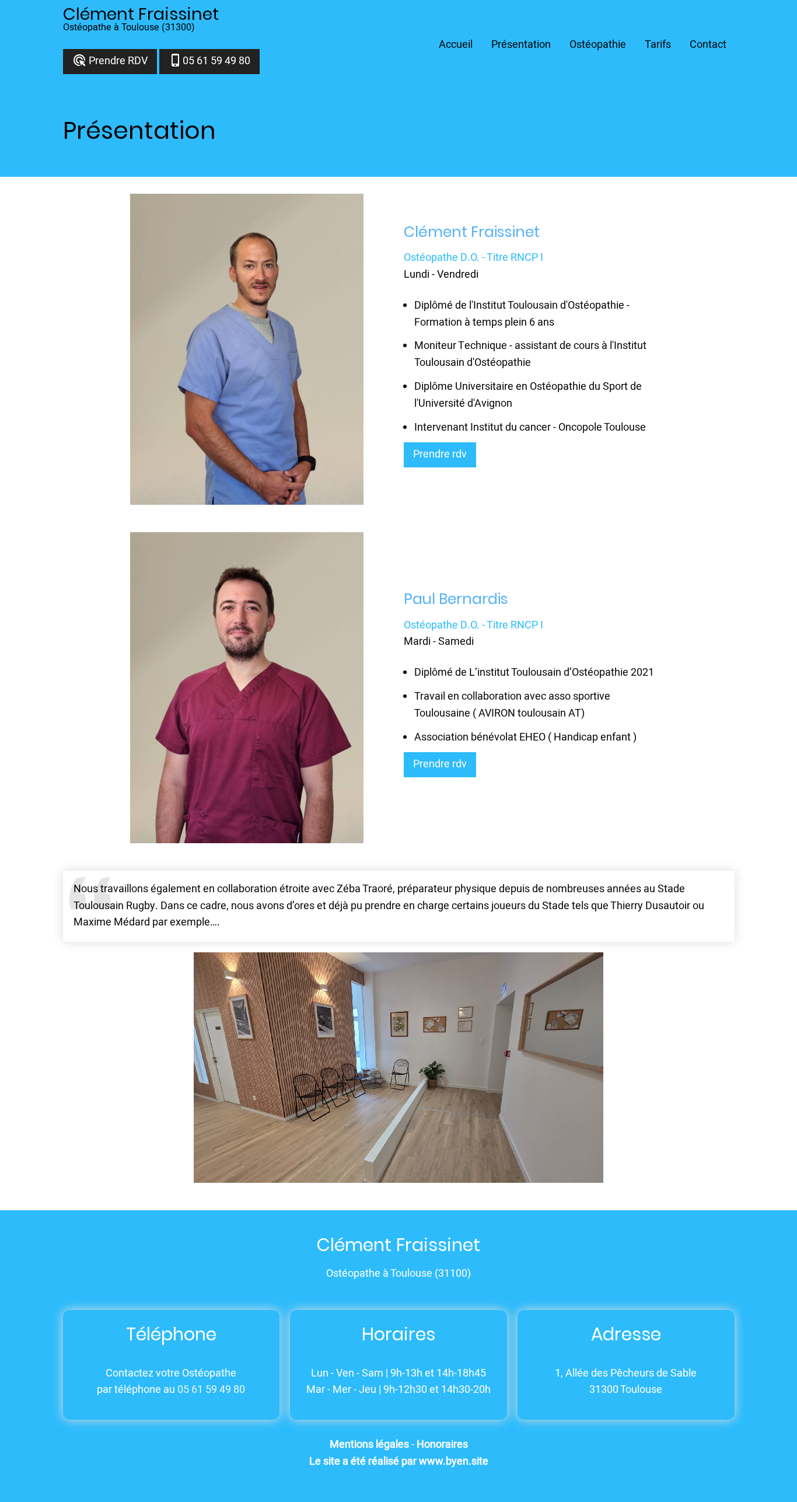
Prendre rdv (440, 454)
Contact (708, 45)
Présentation (521, 45)
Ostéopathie (597, 45)
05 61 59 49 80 (209, 61)
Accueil (456, 45)
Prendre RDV (110, 61)
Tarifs (658, 45)
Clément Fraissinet (141, 14)
